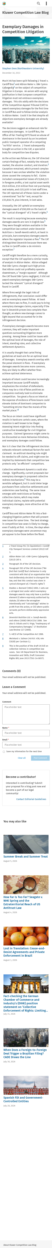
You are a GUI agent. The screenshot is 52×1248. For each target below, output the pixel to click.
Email (5, 740)
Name (5, 728)
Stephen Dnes (9, 68)
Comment (6, 702)
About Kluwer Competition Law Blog (19, 1245)
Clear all (22, 758)
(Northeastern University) (30, 68)
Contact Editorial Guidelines (31, 799)
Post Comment (40, 758)
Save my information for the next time (24, 751)
